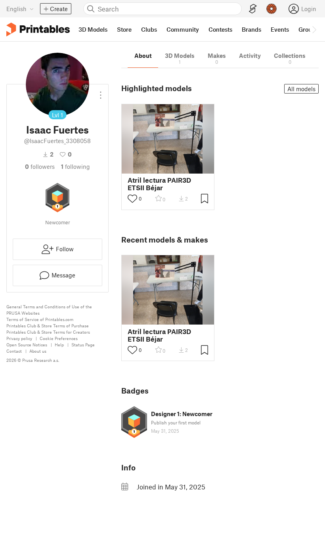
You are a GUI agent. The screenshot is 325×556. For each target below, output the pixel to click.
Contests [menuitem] (220, 29)
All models (301, 88)
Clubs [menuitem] (149, 29)
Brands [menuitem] (251, 29)
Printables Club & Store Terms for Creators (48, 331)
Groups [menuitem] (308, 29)
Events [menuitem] (280, 29)
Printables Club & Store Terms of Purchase (47, 325)
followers (40, 166)
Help (59, 344)
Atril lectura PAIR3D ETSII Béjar (159, 183)
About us (37, 350)
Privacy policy (19, 338)
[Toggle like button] (132, 198)
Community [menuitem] (182, 29)
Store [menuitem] (124, 29)
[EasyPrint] (253, 9)
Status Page (83, 344)
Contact (14, 350)
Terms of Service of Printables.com (39, 319)
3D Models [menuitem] (92, 29)
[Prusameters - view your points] (271, 9)
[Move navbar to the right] (314, 29)
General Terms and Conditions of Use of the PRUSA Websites (49, 309)
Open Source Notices (26, 344)
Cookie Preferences (59, 338)
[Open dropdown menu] (101, 92)
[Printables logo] (38, 29)
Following (75, 166)
